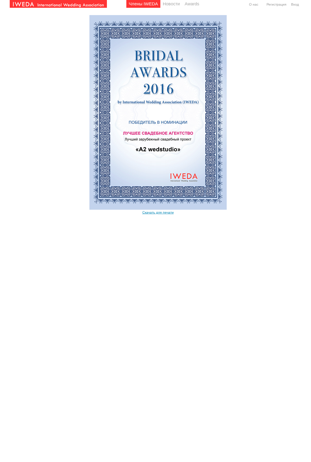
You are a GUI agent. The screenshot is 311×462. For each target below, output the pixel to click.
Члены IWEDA (143, 3)
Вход (295, 4)
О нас (253, 4)
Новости (171, 3)
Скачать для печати (158, 212)
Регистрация (276, 4)
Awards (192, 3)
